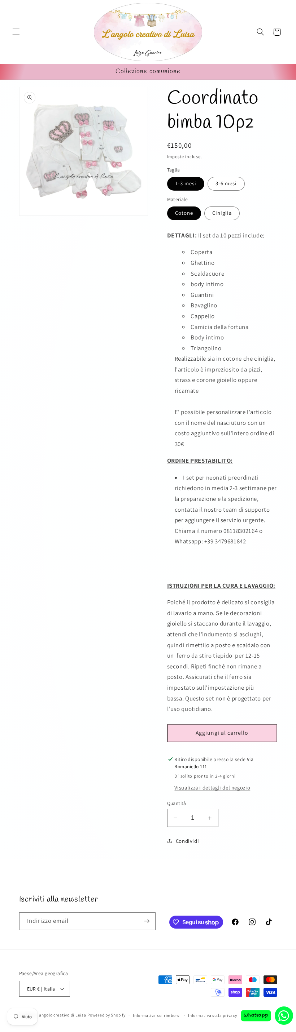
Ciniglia (222, 212)
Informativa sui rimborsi (157, 1015)
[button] (16, 32)
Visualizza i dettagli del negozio (212, 787)
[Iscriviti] (146, 921)
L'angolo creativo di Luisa (60, 1015)
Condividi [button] (187, 840)
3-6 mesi (226, 183)
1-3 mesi (185, 183)
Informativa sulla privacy (212, 1015)
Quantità (176, 803)
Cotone (184, 212)
